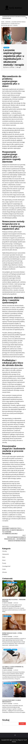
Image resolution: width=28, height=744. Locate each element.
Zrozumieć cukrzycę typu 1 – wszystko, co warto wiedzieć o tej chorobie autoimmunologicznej (13, 530)
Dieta (9, 16)
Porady (13, 16)
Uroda (4, 18)
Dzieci (4, 560)
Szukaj (5, 720)
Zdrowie (8, 18)
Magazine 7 (21, 740)
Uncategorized (6, 566)
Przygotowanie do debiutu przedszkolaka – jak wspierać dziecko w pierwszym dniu (15, 538)
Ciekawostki (18, 16)
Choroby (5, 16)
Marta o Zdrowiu (10, 67)
